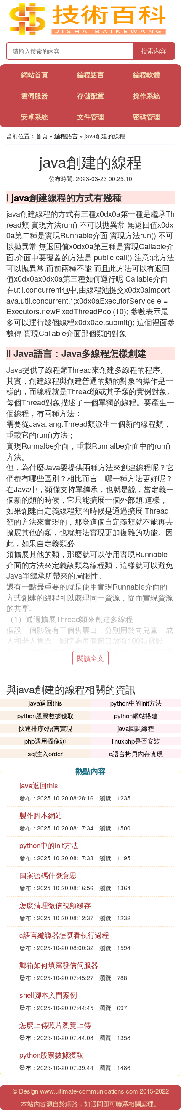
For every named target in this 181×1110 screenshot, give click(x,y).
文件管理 (90, 116)
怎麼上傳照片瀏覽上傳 (55, 1024)
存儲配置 (90, 95)
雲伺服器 (34, 95)
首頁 (42, 136)
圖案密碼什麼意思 (48, 875)
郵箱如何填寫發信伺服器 (58, 964)
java (20, 197)
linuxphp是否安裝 (136, 740)
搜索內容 (153, 50)
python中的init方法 (136, 702)
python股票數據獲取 (45, 715)
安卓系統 (34, 116)
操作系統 (146, 95)
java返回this (45, 702)
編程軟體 (146, 74)
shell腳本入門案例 (48, 994)
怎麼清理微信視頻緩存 (55, 905)
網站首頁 (34, 74)
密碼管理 (146, 116)
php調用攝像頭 (45, 740)
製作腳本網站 (40, 815)
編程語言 (90, 74)
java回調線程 (135, 728)
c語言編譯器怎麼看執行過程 (64, 934)
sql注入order (45, 753)
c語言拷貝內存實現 (136, 753)
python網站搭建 (136, 715)
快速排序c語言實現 (45, 728)
